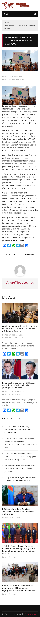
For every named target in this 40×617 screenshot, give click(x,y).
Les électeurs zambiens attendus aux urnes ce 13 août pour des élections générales (19, 468)
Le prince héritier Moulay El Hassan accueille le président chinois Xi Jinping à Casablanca (18, 385)
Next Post (29, 255)
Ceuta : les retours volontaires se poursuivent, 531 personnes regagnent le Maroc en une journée (20, 456)
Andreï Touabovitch (17, 80)
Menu (8, 14)
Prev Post (11, 255)
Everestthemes (31, 614)
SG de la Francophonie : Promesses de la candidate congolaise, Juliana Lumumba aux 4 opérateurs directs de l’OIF (20, 443)
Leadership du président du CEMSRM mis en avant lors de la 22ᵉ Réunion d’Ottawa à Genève (19, 328)
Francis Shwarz (16, 395)
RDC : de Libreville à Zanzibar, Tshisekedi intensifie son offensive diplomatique (18, 429)
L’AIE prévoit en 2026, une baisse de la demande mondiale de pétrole (20, 479)
